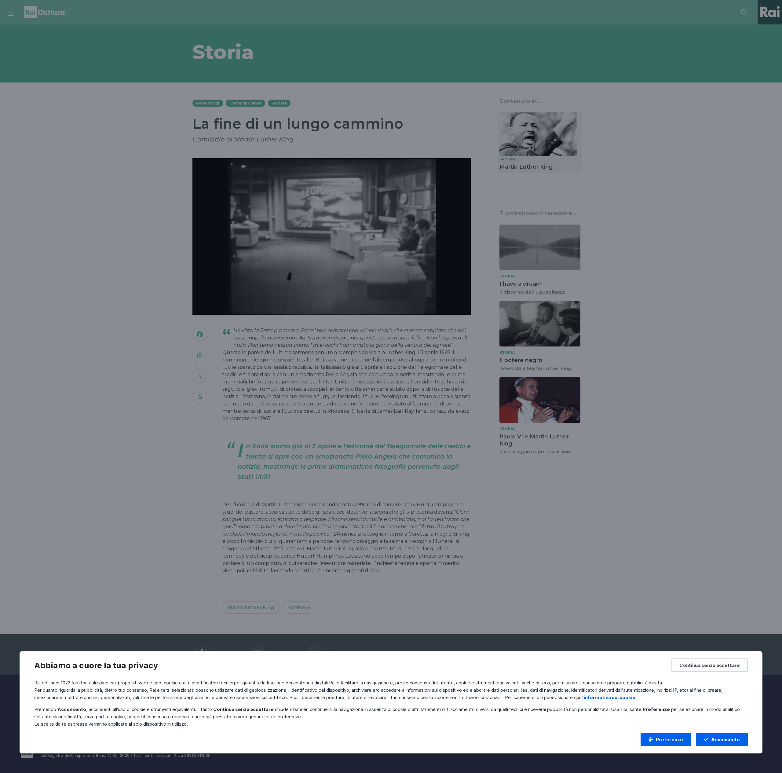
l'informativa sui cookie (608, 697)
